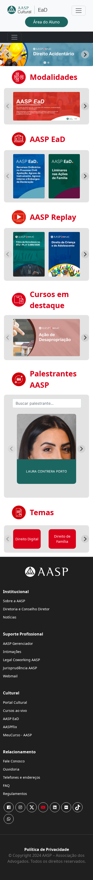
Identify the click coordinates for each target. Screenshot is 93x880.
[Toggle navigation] (79, 11)
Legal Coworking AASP (21, 659)
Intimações (12, 651)
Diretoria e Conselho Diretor (26, 609)
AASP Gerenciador (18, 643)
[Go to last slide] (8, 54)
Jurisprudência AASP (20, 668)
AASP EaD (11, 718)
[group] (46, 106)
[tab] (44, 62)
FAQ (6, 785)
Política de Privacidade (46, 849)
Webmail (10, 676)
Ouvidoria (11, 769)
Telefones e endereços (21, 777)
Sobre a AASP (14, 600)
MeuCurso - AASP (17, 735)
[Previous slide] (8, 106)
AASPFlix (10, 726)
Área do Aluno (46, 22)
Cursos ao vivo (15, 710)
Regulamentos (15, 793)
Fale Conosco (14, 761)
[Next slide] (85, 54)
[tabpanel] (46, 54)
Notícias (9, 617)
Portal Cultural (15, 702)
